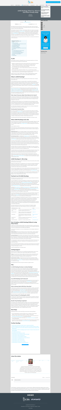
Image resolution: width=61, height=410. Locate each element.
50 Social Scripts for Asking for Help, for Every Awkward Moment (45, 16)
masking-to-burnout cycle (16, 185)
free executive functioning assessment (17, 316)
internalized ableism (15, 33)
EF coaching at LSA (19, 259)
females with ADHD (17, 189)
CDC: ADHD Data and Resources (16, 331)
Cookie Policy (32, 406)
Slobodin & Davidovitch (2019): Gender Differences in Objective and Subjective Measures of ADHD (25, 326)
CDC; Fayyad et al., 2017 (35, 219)
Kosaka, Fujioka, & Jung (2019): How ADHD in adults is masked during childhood (23, 325)
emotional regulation (34, 170)
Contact (39, 406)
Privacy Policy (23, 406)
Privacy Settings (30, 408)
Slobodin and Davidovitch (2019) (34, 188)
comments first (48, 377)
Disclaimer (35, 406)
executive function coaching (26, 320)
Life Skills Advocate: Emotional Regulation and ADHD (19, 336)
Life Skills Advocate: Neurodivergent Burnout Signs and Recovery (21, 337)
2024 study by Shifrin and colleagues (27, 182)
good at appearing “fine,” (26, 187)
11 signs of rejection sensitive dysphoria (18, 155)
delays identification (17, 187)
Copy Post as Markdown (25, 344)
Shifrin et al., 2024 (35, 217)
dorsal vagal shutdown (24, 123)
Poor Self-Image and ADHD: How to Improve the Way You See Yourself (45, 10)
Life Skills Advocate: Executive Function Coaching (18, 341)
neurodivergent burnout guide (31, 317)
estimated (33, 84)
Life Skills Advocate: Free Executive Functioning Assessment (20, 342)
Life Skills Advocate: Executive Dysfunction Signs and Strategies (20, 334)
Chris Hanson (31, 16)
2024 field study (29, 281)
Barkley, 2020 (34, 209)
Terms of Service (27, 406)
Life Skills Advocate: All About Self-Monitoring (18, 335)
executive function (19, 111)
